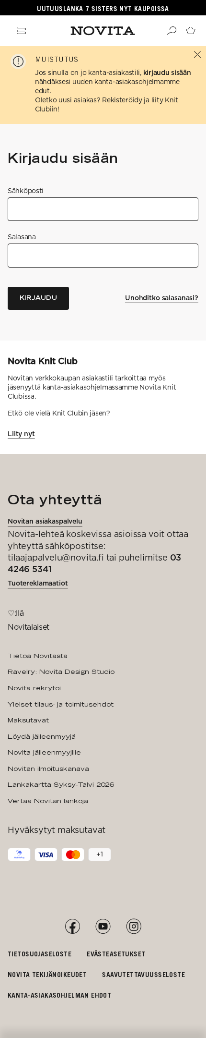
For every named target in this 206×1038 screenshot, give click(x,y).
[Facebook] (72, 926)
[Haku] (171, 30)
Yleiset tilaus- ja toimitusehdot (61, 704)
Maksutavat (28, 720)
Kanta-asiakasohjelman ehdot (59, 995)
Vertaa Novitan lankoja (48, 801)
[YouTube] (103, 926)
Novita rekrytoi (34, 688)
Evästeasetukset (116, 954)
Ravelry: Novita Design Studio (61, 671)
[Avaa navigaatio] (21, 30)
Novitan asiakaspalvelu (45, 521)
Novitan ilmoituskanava (48, 768)
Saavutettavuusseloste (143, 974)
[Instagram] (133, 926)
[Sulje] (197, 55)
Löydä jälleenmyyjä (42, 736)
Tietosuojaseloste (39, 954)
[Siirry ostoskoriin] (190, 30)
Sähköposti (26, 191)
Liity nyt (21, 434)
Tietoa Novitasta (38, 655)
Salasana (22, 237)
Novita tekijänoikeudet (47, 974)
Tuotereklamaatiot (38, 583)
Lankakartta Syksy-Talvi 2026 (61, 784)
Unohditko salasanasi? (161, 298)
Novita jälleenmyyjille (44, 752)
